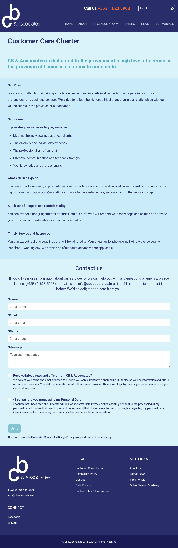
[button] (172, 8)
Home (69, 24)
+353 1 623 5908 (114, 8)
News (145, 24)
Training (129, 24)
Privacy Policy (73, 437)
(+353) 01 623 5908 (22, 490)
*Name (13, 299)
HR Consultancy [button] (104, 24)
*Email (12, 315)
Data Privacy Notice (96, 404)
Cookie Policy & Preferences (93, 491)
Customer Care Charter (89, 468)
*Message (15, 347)
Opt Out (80, 480)
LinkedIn (13, 523)
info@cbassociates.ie (94, 283)
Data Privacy (83, 485)
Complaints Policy (86, 474)
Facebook (14, 517)
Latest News (137, 474)
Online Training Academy (144, 485)
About (82, 24)
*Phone (13, 331)
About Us (135, 468)
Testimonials (164, 24)
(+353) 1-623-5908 (40, 283)
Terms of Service (95, 437)
